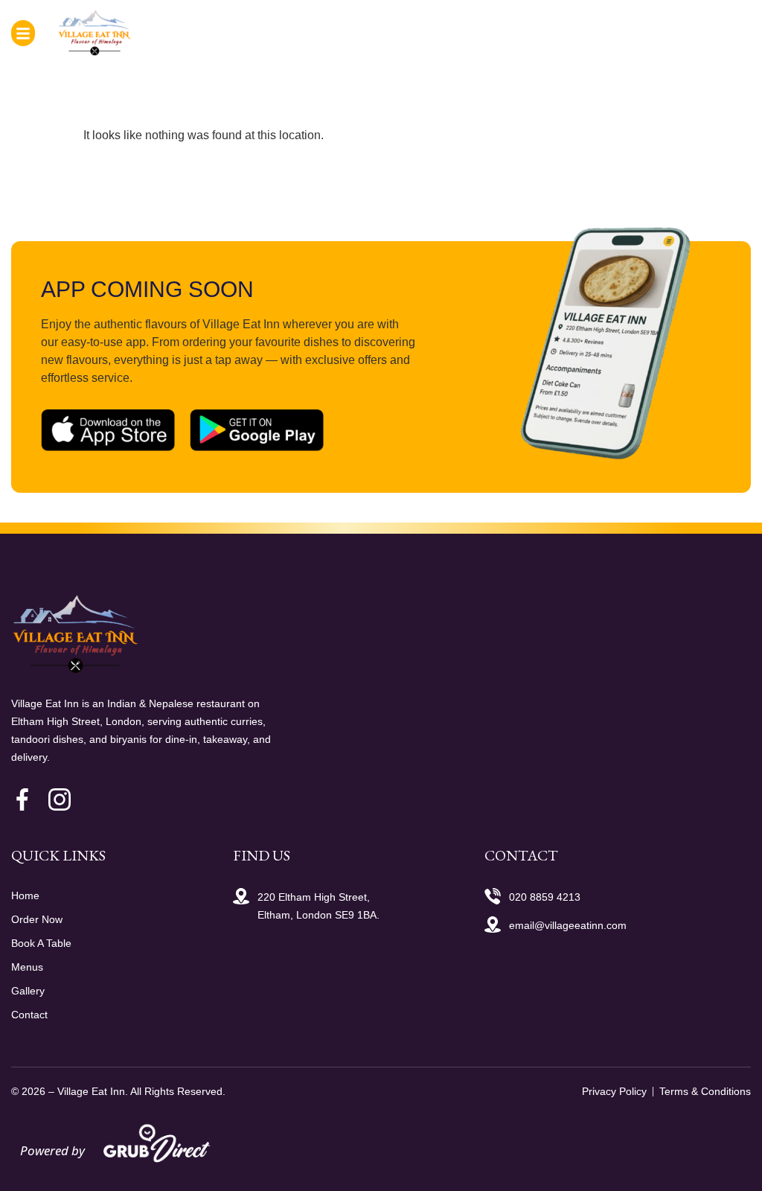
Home (25, 895)
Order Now (37, 919)
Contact (29, 1015)
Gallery (28, 991)
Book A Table (41, 943)
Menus (27, 967)
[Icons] (59, 799)
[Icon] (22, 799)
